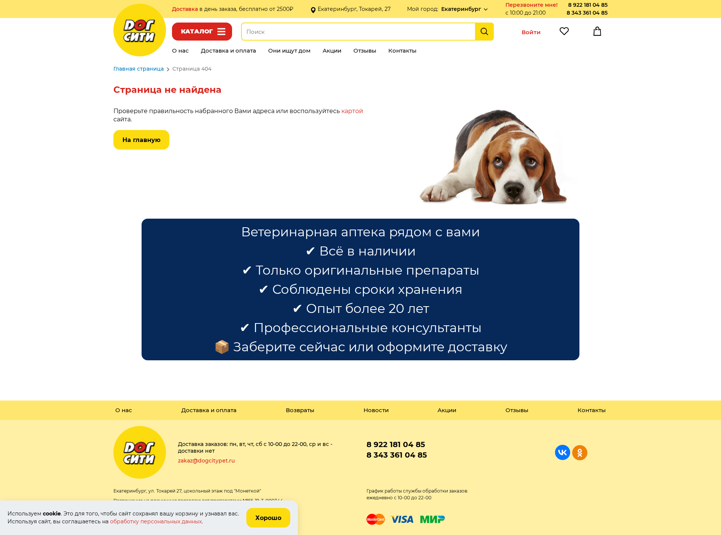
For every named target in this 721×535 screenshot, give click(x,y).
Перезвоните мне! (531, 5)
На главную (141, 140)
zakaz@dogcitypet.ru (206, 460)
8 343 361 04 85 (587, 12)
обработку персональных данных (156, 521)
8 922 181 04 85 (588, 5)
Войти (531, 32)
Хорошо (268, 517)
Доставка (185, 9)
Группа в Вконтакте (562, 452)
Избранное (564, 33)
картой (352, 111)
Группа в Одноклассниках (579, 452)
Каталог (197, 31)
